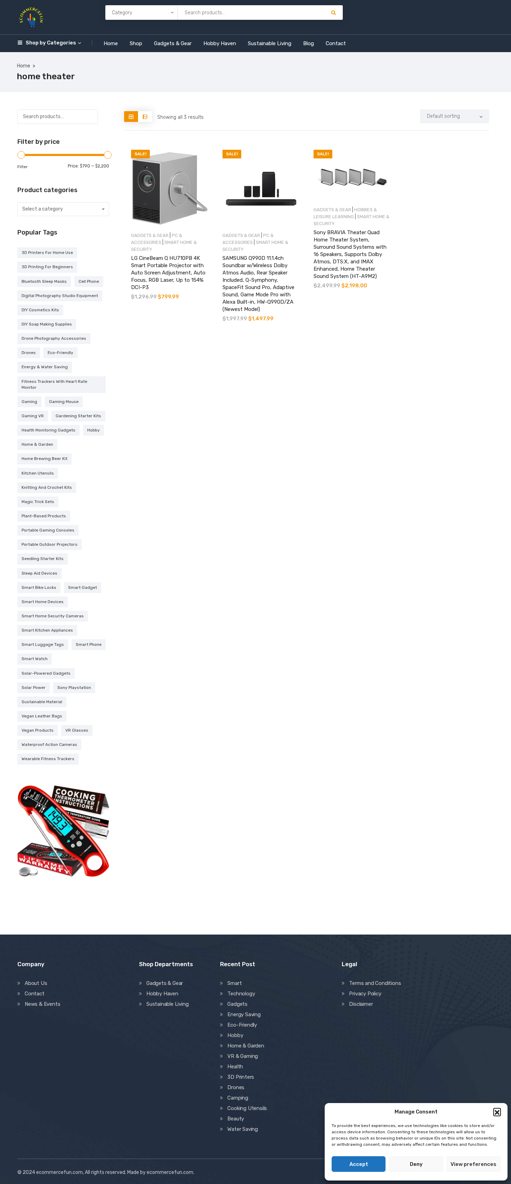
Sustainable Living (269, 43)
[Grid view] (131, 116)
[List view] (145, 116)
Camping (237, 1098)
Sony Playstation (74, 687)
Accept (358, 1164)
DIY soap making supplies (47, 324)
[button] (497, 1111)
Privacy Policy (365, 993)
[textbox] (63, 209)
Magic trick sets (38, 501)
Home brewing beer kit (44, 458)
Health (235, 1066)
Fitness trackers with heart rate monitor (54, 384)
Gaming (29, 401)
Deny (416, 1164)
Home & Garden (245, 1046)
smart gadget (82, 587)
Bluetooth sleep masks (44, 281)
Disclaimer (361, 1004)
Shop (136, 43)
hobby (93, 430)
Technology (241, 993)
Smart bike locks (39, 587)
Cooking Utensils (247, 1108)
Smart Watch (35, 658)
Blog (308, 43)
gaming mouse (64, 401)
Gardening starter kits (78, 415)
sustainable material (42, 701)
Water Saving (242, 1129)
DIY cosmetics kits (40, 309)
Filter (22, 166)
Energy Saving (243, 1014)
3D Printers (240, 1077)
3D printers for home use (47, 252)
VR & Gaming (242, 1056)
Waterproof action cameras (49, 744)
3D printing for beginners (47, 266)
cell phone (89, 281)
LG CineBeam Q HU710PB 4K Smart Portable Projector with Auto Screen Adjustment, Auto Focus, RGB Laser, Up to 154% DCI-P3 (168, 272)
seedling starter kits (43, 558)
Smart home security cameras (53, 616)
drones (29, 352)
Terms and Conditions (375, 983)
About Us (36, 983)
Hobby (235, 1035)
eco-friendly (60, 352)
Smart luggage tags (43, 644)
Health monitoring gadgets (48, 430)
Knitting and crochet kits (47, 487)
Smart (234, 983)
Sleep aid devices (39, 573)
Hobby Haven (219, 43)
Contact (336, 43)
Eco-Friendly (242, 1025)
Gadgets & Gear (173, 43)
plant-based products (44, 515)
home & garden (37, 444)
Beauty (235, 1119)
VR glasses (76, 730)
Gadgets (237, 1004)
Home (111, 43)
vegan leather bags (42, 716)
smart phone (89, 644)
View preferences (473, 1164)
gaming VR (33, 415)
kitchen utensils (38, 473)
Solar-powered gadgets (46, 673)
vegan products (38, 730)
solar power (34, 687)
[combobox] (63, 209)
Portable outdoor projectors (50, 544)
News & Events (42, 1004)
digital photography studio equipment (60, 295)
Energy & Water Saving (45, 366)
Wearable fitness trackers (48, 758)
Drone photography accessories (54, 338)
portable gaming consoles (48, 530)
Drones (235, 1087)
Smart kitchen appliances (47, 630)
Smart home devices (43, 601)
